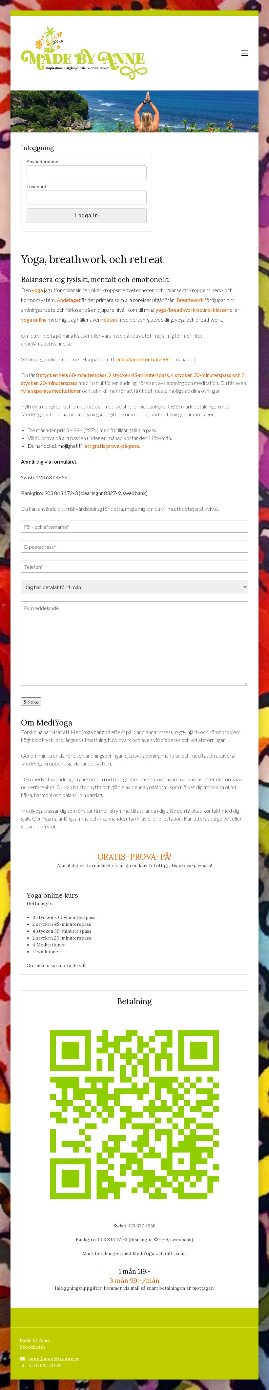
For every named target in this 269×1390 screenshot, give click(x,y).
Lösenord (36, 186)
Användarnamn (42, 161)
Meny (244, 53)
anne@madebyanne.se (53, 1358)
